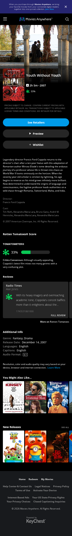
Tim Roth (7, 211)
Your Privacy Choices (18, 501)
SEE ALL (65, 427)
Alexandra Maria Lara (24, 211)
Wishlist (38, 145)
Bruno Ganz (42, 211)
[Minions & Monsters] (35, 447)
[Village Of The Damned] (57, 397)
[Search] (67, 19)
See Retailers (36, 122)
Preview (38, 133)
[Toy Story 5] (13, 447)
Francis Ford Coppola (14, 202)
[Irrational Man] (35, 397)
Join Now (49, 9)
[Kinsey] (13, 397)
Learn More (53, 367)
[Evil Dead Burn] (57, 447)
